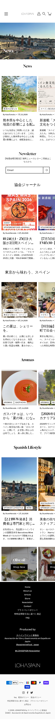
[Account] (39, 13)
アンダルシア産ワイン (13, 310)
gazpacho (20, 402)
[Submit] (46, 170)
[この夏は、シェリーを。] (19, 300)
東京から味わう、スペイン (15, 315)
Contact (27, 606)
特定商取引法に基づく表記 (17, 701)
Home (27, 587)
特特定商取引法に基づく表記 (27, 614)
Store (27, 598)
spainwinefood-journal (17, 227)
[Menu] (6, 14)
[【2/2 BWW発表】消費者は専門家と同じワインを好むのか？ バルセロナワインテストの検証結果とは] (19, 484)
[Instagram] (23, 692)
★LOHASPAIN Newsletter (27, 651)
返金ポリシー (36, 697)
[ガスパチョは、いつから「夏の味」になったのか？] (19, 387)
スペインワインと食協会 (27, 635)
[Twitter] (31, 692)
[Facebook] (27, 692)
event (7, 223)
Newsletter (27, 602)
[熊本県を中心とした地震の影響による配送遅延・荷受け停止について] (19, 94)
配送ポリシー (23, 697)
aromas (8, 402)
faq (15, 697)
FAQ (27, 618)
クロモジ (44, 315)
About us (27, 591)
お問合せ (27, 704)
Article (27, 594)
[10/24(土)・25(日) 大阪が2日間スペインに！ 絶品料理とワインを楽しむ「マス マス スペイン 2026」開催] (19, 212)
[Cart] (49, 13)
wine (29, 508)
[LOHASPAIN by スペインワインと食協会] (27, 13)
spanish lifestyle (13, 508)
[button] (44, 13)
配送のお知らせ (10, 109)
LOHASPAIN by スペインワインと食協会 (31, 710)
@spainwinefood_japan (27, 644)
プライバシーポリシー (27, 610)
